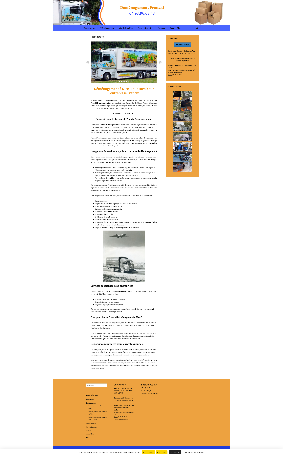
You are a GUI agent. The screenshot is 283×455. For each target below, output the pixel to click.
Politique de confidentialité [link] (194, 452)
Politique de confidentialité (149, 393)
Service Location (145, 28)
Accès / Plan (175, 28)
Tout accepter (148, 452)
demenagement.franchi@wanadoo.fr (184, 70)
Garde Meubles (126, 28)
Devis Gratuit (184, 45)
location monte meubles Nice (107, 219)
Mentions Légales (146, 391)
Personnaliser (175, 452)
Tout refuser (161, 452)
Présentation (90, 28)
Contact (161, 28)
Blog (87, 437)
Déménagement (107, 28)
